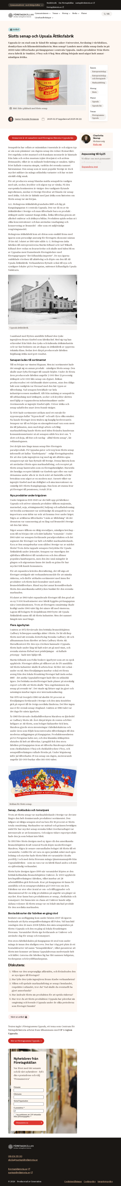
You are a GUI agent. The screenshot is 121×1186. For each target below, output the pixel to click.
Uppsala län (97, 106)
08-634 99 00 (15, 1156)
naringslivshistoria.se (84, 3)
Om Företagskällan (66, 3)
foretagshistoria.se (54, 7)
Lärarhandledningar (43, 18)
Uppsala (95, 102)
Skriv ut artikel (17, 1017)
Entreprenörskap (99, 72)
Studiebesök (52, 3)
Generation (36, 1182)
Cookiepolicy (90, 1182)
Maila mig (97, 145)
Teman (55, 13)
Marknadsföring (98, 83)
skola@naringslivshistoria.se (23, 1160)
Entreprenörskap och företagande (99, 77)
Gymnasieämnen (41, 13)
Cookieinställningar (73, 1182)
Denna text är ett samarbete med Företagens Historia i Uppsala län (42, 138)
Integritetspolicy (105, 1182)
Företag (65, 13)
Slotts (94, 92)
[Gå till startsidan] (20, 15)
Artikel (16, 30)
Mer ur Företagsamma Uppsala (25, 1041)
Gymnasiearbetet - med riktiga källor (25, 5)
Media (74, 13)
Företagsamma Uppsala (98, 116)
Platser (84, 13)
